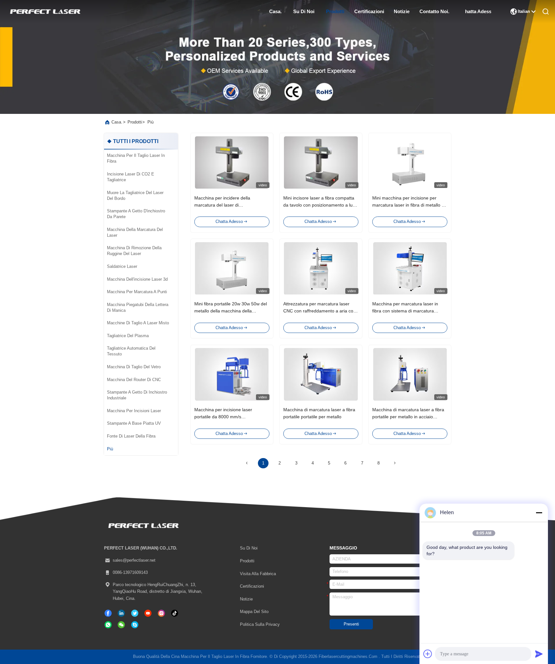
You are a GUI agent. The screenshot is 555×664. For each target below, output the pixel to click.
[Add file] (427, 654)
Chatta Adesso (478, 11)
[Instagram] (161, 613)
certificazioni (369, 11)
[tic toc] (148, 613)
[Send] (539, 654)
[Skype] (135, 625)
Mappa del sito (254, 611)
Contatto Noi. (434, 11)
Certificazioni (252, 586)
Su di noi (303, 11)
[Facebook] (108, 613)
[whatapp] (108, 625)
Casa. (275, 11)
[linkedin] (121, 613)
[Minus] (539, 512)
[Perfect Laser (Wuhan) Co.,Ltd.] (44, 11)
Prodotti (335, 11)
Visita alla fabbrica (258, 574)
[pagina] (395, 463)
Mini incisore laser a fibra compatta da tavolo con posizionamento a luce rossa (320, 204)
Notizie (402, 11)
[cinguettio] (135, 613)
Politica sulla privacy (260, 624)
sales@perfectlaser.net (134, 560)
